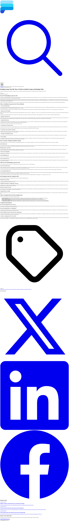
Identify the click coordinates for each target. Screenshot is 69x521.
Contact (9, 519)
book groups (19, 289)
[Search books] (34, 82)
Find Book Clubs (6, 519)
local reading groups (28, 289)
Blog (2, 86)
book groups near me (9, 289)
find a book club (23, 289)
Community (1, 87)
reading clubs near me (15, 289)
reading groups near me (3, 289)
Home (1, 86)
